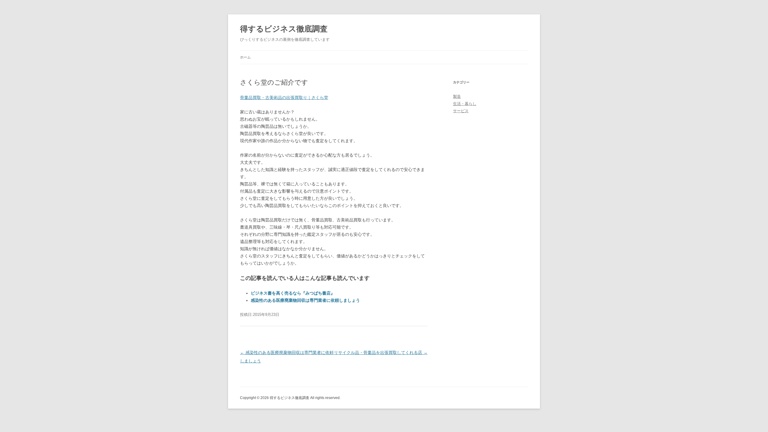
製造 (457, 96)
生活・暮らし (464, 103)
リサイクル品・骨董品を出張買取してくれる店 (381, 352)
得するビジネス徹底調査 (284, 28)
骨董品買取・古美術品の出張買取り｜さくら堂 (284, 97)
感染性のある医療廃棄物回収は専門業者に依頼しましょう (305, 300)
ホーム (245, 57)
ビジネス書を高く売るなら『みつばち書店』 (293, 293)
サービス (461, 111)
